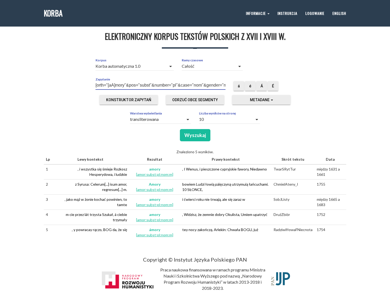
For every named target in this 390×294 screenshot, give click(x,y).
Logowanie (314, 13)
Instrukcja (287, 13)
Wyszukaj (195, 135)
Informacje (256, 13)
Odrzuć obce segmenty (195, 100)
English (339, 13)
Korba (53, 13)
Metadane (260, 100)
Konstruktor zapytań (128, 100)
